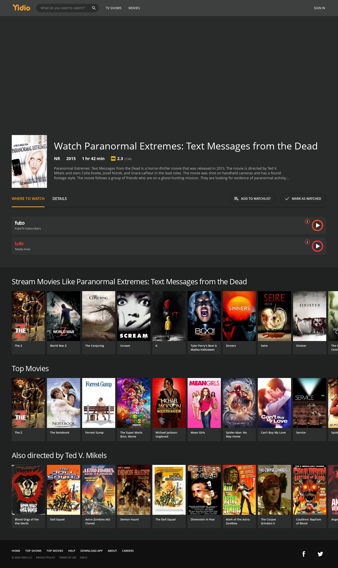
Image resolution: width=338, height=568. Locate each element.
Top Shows (33, 551)
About (112, 551)
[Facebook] (304, 554)
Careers (128, 551)
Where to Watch (28, 198)
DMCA (83, 557)
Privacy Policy (45, 557)
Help (71, 551)
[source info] (306, 221)
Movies (134, 8)
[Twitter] (320, 554)
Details (59, 198)
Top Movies (55, 551)
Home (16, 551)
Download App (91, 551)
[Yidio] (21, 8)
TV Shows (113, 8)
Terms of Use (67, 557)
